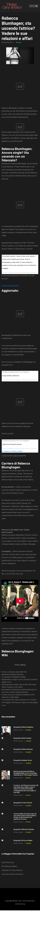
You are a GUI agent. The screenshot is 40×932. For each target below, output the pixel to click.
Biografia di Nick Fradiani (22, 738)
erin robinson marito (9, 866)
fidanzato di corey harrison (12, 870)
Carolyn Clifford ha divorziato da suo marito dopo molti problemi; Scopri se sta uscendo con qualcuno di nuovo (25, 816)
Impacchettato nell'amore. (11, 375)
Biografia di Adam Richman (23, 749)
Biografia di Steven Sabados (23, 727)
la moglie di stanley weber (12, 451)
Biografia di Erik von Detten (23, 840)
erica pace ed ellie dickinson (12, 874)
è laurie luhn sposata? (10, 286)
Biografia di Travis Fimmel (23, 803)
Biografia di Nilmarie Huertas (24, 829)
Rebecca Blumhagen (23, 380)
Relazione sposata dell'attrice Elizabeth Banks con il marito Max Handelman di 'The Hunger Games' (26, 773)
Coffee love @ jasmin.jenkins (12, 444)
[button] (33, 6)
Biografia (28, 730)
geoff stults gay (8, 862)
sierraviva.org (20, 904)
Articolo (18, 42)
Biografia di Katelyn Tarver (23, 760)
